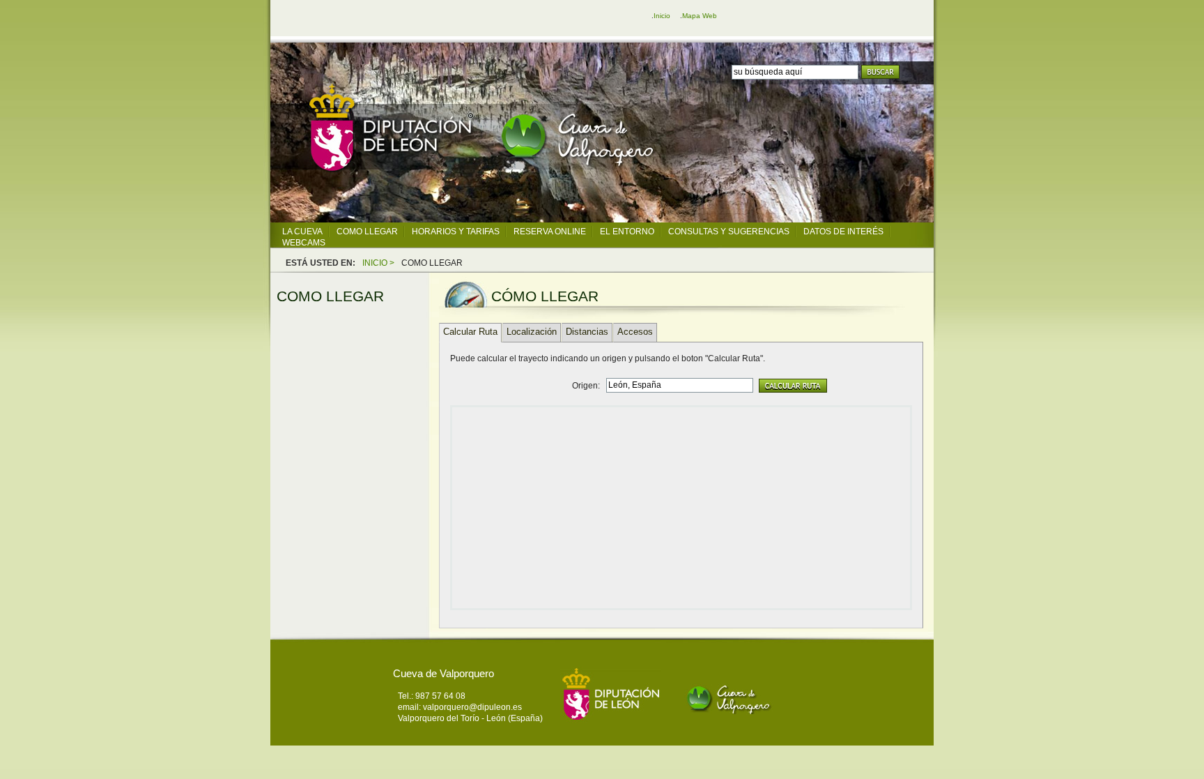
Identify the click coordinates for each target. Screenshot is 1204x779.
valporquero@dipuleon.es (472, 707)
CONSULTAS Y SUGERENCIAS (728, 231)
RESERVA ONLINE (550, 231)
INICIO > (378, 263)
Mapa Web (699, 16)
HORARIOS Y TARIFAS (456, 231)
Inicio (662, 16)
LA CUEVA (302, 231)
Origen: (586, 386)
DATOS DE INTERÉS (843, 231)
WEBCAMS (303, 243)
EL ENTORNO (627, 231)
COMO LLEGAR (367, 231)
